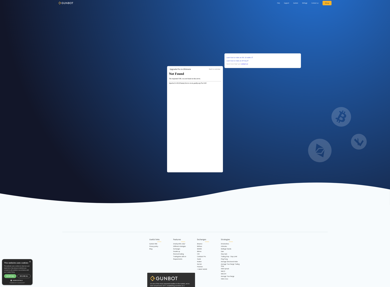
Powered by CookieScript (17, 283)
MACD (223, 271)
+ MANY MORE (202, 269)
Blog (150, 249)
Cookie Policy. (10, 272)
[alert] (17, 272)
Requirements (177, 259)
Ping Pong (224, 259)
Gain (222, 251)
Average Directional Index (229, 261)
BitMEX (199, 249)
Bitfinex (199, 246)
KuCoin (199, 264)
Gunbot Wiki (153, 244)
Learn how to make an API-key (236, 61)
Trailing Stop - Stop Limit (229, 256)
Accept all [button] (10, 276)
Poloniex (200, 267)
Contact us (314, 3)
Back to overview (214, 69)
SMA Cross (224, 279)
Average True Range (227, 276)
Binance (199, 244)
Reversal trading (178, 254)
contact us (244, 64)
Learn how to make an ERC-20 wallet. (238, 57)
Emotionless (225, 244)
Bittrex (199, 251)
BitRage (304, 3)
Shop (327, 3)
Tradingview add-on (179, 256)
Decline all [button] (24, 276)
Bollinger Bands (226, 249)
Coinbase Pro (201, 256)
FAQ (278, 3)
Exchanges (176, 249)
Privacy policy (153, 246)
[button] (295, 3)
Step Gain (224, 254)
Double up (176, 251)
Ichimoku (224, 246)
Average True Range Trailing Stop (230, 265)
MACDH (223, 274)
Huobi (199, 259)
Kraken (199, 261)
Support (286, 3)
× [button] (30, 261)
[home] (65, 2)
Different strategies (179, 246)
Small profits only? (179, 244)
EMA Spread (225, 269)
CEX (198, 254)
